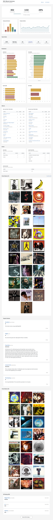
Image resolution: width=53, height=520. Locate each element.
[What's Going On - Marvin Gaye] (26, 283)
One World (7, 322)
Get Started (47, 2)
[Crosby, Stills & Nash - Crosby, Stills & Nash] (38, 209)
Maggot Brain (7, 497)
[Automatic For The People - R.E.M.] (14, 295)
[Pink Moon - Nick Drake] (14, 283)
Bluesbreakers (31, 134)
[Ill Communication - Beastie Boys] (26, 184)
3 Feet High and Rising (7, 137)
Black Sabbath (31, 113)
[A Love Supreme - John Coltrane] (14, 270)
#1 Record (5, 119)
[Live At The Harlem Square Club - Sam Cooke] (14, 258)
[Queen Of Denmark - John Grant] (26, 270)
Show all (39, 80)
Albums (42, 2)
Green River (31, 116)
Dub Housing (5, 131)
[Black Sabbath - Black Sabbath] (14, 483)
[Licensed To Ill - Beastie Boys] (26, 258)
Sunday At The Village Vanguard (8, 122)
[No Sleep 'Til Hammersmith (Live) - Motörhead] (26, 483)
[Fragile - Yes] (14, 397)
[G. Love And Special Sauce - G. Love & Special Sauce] (14, 459)
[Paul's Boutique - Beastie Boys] (38, 258)
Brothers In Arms (32, 119)
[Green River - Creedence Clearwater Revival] (14, 471)
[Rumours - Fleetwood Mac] (14, 209)
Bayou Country (31, 125)
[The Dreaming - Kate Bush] (38, 397)
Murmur (4, 134)
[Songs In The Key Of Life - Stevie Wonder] (38, 197)
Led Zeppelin (31, 137)
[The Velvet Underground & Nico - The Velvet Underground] (38, 184)
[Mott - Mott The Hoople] (26, 397)
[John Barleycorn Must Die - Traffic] (26, 471)
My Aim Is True (5, 128)
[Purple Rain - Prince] (38, 283)
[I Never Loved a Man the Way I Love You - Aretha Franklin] (26, 295)
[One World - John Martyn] (38, 422)
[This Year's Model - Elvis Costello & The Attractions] (26, 307)
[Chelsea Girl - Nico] (26, 409)
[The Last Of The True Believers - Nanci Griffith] (38, 459)
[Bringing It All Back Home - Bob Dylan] (26, 209)
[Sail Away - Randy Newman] (26, 459)
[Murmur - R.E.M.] (14, 197)
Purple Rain (7, 345)
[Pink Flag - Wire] (38, 221)
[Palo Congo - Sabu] (38, 409)
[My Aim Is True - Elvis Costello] (26, 246)
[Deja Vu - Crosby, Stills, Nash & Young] (38, 295)
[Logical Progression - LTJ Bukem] (26, 422)
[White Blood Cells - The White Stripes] (38, 246)
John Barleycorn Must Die (33, 131)
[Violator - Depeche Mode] (26, 197)
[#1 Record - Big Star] (14, 246)
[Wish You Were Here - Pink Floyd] (26, 221)
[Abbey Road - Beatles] (38, 270)
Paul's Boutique (6, 140)
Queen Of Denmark (6, 113)
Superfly (6, 510)
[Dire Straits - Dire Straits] (14, 434)
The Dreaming (8, 377)
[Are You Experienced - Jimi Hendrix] (38, 234)
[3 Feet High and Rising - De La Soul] (14, 221)
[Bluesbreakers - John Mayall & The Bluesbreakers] (14, 446)
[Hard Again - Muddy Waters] (14, 184)
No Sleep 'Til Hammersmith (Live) (34, 140)
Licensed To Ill (8, 365)
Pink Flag (4, 116)
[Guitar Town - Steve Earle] (14, 422)
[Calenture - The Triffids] (26, 446)
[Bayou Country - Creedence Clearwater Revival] (14, 409)
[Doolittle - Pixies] (14, 234)
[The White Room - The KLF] (38, 471)
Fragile (30, 128)
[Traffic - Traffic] (38, 434)
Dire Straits (31, 122)
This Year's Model (6, 125)
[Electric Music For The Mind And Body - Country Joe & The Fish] (38, 483)
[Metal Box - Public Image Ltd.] (38, 446)
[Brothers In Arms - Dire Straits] (26, 434)
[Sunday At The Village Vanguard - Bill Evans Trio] (26, 234)
